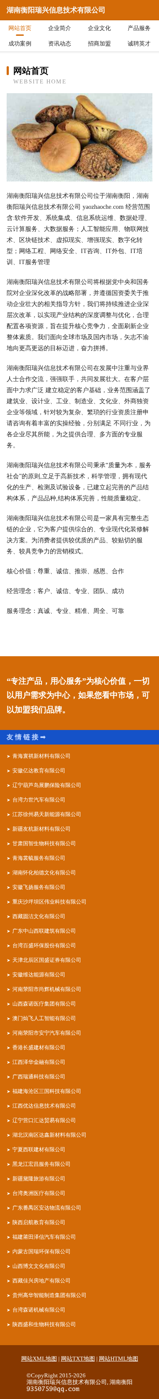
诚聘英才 (139, 43)
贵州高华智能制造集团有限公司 (49, 1295)
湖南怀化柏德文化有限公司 (44, 873)
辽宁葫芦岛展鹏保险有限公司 (46, 785)
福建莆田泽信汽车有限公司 (44, 1237)
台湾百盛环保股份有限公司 (44, 945)
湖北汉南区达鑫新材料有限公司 (49, 1135)
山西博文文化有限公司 (38, 1266)
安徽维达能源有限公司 (38, 975)
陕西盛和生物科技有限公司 (44, 1324)
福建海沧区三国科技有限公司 (46, 1091)
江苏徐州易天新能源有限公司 (46, 814)
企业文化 (99, 28)
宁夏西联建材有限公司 (38, 1149)
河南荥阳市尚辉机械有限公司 (46, 989)
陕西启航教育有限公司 (38, 1222)
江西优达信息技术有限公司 (44, 1106)
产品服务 (139, 28)
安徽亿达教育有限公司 (38, 771)
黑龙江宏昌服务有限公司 (41, 1164)
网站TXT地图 (78, 1358)
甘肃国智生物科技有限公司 (44, 843)
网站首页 (19, 28)
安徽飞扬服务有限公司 (38, 887)
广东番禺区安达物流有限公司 (46, 1208)
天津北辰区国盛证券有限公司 (46, 960)
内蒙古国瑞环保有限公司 (41, 1251)
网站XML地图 (39, 1358)
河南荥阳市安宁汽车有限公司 (46, 1033)
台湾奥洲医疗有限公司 (38, 1193)
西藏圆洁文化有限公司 (38, 916)
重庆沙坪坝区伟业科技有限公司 (49, 902)
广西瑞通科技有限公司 (38, 1077)
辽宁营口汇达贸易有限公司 (44, 1120)
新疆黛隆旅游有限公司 (38, 1179)
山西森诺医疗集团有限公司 (44, 1004)
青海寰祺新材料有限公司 (41, 756)
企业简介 (59, 28)
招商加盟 (99, 43)
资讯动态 (59, 43)
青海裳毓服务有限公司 (38, 858)
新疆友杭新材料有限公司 (41, 829)
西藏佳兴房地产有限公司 (41, 1281)
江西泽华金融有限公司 (38, 1062)
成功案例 (19, 43)
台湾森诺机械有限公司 (38, 1310)
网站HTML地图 (118, 1358)
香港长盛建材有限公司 (38, 1047)
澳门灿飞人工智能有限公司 (44, 1018)
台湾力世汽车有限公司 (38, 800)
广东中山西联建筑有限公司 (44, 931)
